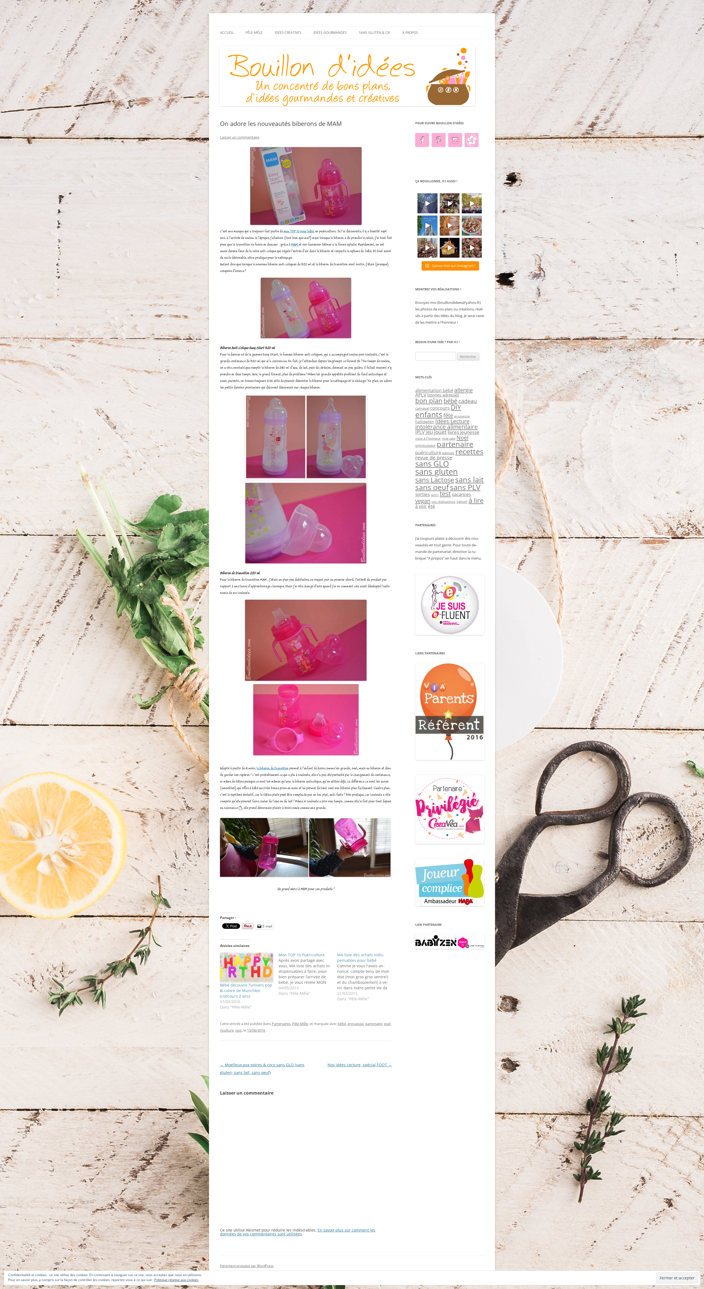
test (238, 1030)
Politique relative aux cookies (176, 1279)
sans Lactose (434, 479)
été (431, 506)
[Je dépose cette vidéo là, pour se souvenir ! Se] (472, 203)
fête (448, 415)
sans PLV (465, 487)
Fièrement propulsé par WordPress (247, 1265)
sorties (422, 494)
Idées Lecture (452, 421)
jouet (440, 432)
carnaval (422, 408)
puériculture (428, 453)
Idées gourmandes (330, 32)
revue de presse (433, 457)
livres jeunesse (463, 432)
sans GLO (432, 464)
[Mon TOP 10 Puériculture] (308, 974)
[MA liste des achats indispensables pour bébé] (366, 977)
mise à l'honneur (428, 438)
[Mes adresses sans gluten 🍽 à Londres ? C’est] (427, 226)
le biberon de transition (272, 768)
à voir (421, 506)
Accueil (226, 32)
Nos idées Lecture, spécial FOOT (360, 1064)
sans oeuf (432, 487)
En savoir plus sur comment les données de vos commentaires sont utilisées (297, 1231)
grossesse (356, 1023)
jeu (429, 432)
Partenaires (281, 1023)
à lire (476, 500)
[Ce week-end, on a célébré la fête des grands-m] (472, 226)
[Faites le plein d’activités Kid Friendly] (449, 758)
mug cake (448, 438)
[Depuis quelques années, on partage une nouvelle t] (450, 248)
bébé (342, 1023)
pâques (448, 452)
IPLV (420, 432)
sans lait (469, 479)
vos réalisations (443, 502)
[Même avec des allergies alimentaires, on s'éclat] (427, 248)
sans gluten (436, 471)
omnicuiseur (425, 445)
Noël (462, 437)
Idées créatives (288, 32)
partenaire (373, 1023)
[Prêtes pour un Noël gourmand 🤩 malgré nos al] (450, 203)
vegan (422, 501)
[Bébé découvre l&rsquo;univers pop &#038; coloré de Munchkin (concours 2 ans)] (246, 967)
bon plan (428, 400)
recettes (469, 451)
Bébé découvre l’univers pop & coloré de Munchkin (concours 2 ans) (246, 990)
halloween (424, 421)
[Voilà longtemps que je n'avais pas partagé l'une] (450, 226)
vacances (461, 494)
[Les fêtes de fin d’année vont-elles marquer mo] (472, 248)
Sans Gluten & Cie (374, 32)
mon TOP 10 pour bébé (299, 231)
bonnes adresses (443, 395)
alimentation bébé (434, 390)
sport (435, 495)
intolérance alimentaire (446, 427)
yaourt (462, 501)
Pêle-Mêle (254, 32)
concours (440, 408)
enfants (428, 414)
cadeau (467, 401)
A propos (410, 32)
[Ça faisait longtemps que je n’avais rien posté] (427, 203)
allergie (463, 390)
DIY (456, 407)
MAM (295, 244)
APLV (420, 395)
